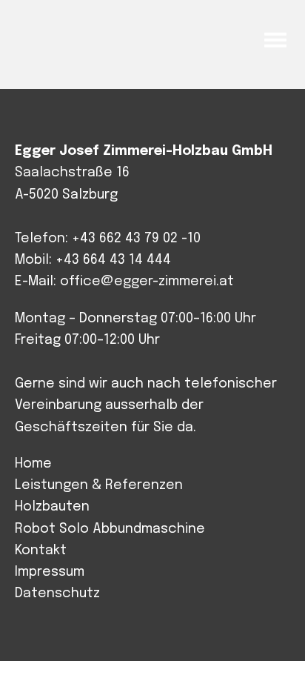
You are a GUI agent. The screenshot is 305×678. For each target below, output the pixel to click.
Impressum (49, 572)
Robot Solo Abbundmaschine (110, 529)
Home (33, 464)
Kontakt (41, 550)
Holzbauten (52, 507)
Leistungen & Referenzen (99, 485)
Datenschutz (57, 593)
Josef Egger (86, 38)
